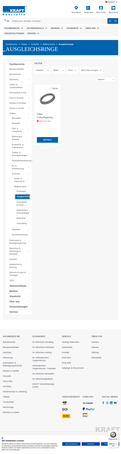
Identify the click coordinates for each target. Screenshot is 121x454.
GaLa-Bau (8, 381)
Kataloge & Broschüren (73, 368)
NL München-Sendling (42, 342)
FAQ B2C (66, 357)
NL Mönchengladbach (42, 379)
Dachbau (7, 352)
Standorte (38, 336)
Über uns (96, 336)
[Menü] (117, 431)
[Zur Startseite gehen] (15, 10)
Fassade (7, 376)
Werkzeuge (8, 407)
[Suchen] (115, 21)
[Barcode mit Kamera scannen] (110, 21)
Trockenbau (8, 402)
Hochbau (7, 386)
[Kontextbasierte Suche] (7, 20)
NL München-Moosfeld (43, 373)
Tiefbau (6, 397)
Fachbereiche (11, 336)
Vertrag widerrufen (70, 342)
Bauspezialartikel (11, 347)
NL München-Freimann (43, 347)
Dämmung (8, 357)
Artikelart (39, 70)
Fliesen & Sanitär (11, 371)
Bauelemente (9, 342)
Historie (95, 347)
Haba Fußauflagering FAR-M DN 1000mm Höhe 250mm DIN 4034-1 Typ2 (47, 116)
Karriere (95, 342)
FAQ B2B (66, 363)
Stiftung (95, 352)
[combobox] (59, 21)
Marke (55, 70)
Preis (70, 70)
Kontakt (65, 352)
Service (66, 336)
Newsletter (96, 357)
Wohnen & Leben (11, 412)
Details (47, 140)
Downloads (67, 347)
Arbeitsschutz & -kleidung (15, 391)
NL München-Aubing (42, 352)
